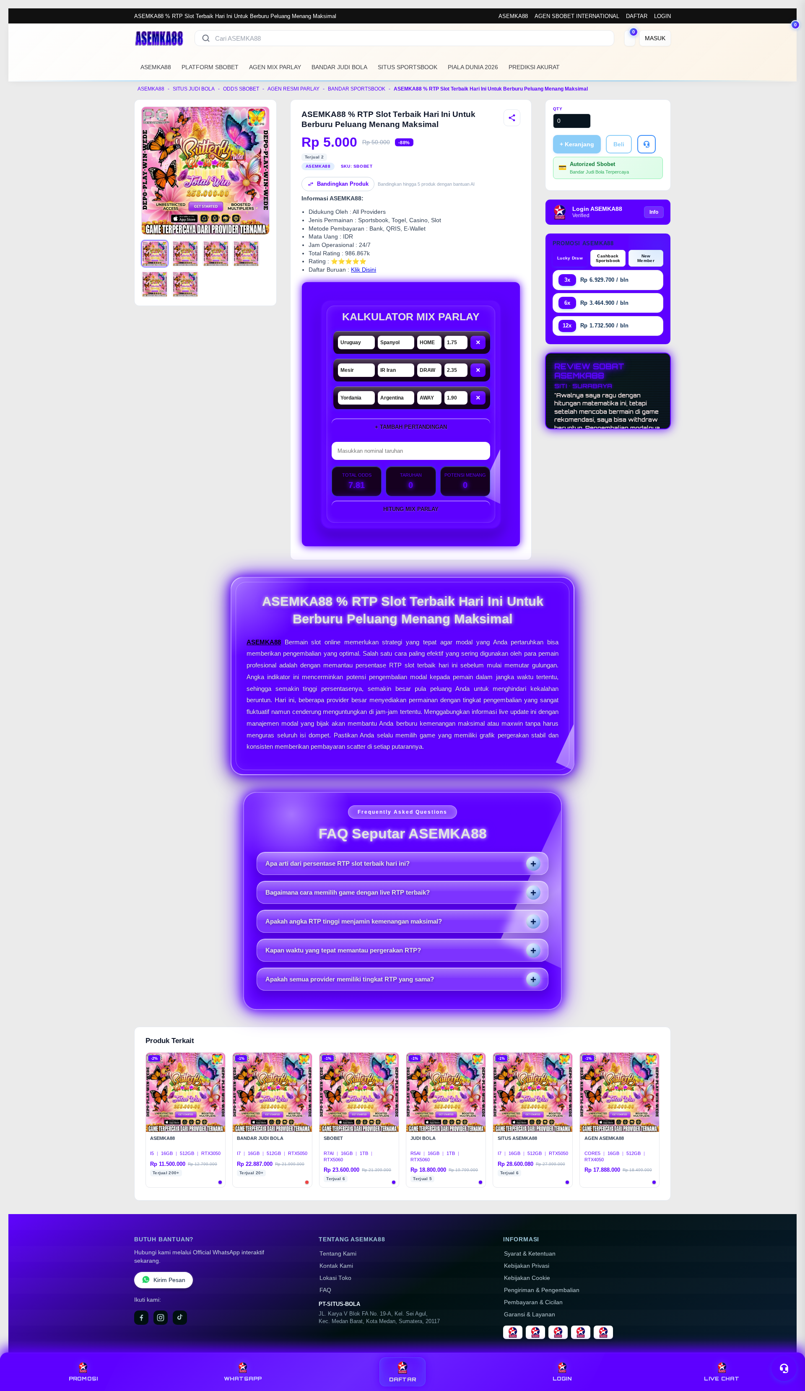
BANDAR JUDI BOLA (339, 67)
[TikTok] (180, 1318)
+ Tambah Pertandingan (411, 427)
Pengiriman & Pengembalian (541, 1290)
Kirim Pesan (169, 1280)
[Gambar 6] (185, 284)
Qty (558, 108)
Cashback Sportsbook (608, 258)
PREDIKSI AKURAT (534, 67)
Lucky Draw (570, 258)
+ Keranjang (577, 144)
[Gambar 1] (154, 253)
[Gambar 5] (154, 284)
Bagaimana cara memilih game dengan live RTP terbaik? (347, 892)
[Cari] (206, 38)
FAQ (325, 1290)
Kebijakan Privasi (526, 1266)
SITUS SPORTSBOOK (407, 67)
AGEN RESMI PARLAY (293, 88)
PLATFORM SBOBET (210, 67)
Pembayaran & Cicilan (533, 1302)
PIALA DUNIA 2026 (473, 67)
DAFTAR (636, 16)
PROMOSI (83, 1378)
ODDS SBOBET (241, 88)
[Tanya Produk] (646, 144)
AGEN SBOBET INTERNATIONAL (577, 16)
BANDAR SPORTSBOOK (356, 88)
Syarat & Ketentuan (530, 1254)
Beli (618, 144)
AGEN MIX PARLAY (275, 67)
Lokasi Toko (335, 1278)
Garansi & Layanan (529, 1314)
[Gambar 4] (246, 253)
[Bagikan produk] (512, 117)
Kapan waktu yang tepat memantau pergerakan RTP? (343, 950)
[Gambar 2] (185, 253)
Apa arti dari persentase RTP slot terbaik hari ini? (337, 863)
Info (653, 212)
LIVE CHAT (721, 1378)
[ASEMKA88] (159, 38)
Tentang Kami (337, 1254)
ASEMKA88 (513, 16)
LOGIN (662, 16)
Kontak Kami (336, 1266)
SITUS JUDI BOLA (194, 88)
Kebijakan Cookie (527, 1278)
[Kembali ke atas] (786, 1348)
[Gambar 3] (216, 253)
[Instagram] (160, 1318)
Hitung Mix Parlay (411, 509)
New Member (645, 258)
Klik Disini (363, 270)
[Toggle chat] (784, 1368)
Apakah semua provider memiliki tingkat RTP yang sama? (349, 979)
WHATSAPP (243, 1378)
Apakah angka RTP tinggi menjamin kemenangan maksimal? (353, 921)
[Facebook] (141, 1318)
